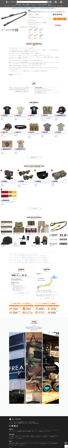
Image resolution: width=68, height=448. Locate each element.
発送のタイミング (46, 436)
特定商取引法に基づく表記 (22, 431)
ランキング (32, 4)
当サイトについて (35, 431)
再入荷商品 (27, 4)
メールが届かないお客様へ (25, 436)
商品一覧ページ (16, 254)
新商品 (23, 4)
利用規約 (29, 431)
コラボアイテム (16, 445)
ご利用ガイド (17, 436)
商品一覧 (43, 443)
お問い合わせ (41, 431)
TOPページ (11, 254)
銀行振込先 (32, 436)
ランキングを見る (34, 208)
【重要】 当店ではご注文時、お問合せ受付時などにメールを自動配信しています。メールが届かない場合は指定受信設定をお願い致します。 (34, 8)
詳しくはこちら (21, 292)
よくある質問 (11, 436)
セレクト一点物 (38, 4)
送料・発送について (39, 436)
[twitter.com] (10, 426)
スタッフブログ (47, 431)
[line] (14, 426)
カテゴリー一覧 (16, 257)
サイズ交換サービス (20, 438)
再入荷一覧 (22, 443)
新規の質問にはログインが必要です (21, 91)
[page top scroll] (65, 443)
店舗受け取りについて (34, 329)
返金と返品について (12, 438)
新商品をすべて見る (34, 157)
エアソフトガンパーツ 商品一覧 (23, 262)
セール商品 (11, 445)
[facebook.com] (12, 426)
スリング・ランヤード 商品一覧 (23, 259)
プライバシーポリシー (12, 431)
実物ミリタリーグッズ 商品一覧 (23, 260)
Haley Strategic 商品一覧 (21, 255)
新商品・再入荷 (18, 4)
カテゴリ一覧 (39, 443)
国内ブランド (50, 4)
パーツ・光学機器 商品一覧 (22, 257)
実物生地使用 (44, 4)
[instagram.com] (17, 426)
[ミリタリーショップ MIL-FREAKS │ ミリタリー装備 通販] (11, 2)
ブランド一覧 (15, 255)
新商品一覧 (17, 443)
